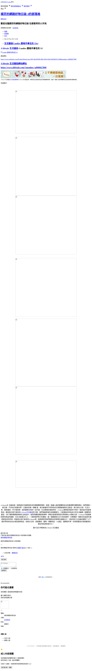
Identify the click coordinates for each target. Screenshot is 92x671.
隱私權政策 (56, 646)
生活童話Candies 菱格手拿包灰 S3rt (21, 43)
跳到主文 (3, 19)
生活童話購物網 (14, 79)
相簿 (5, 31)
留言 (23, 548)
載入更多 (3, 559)
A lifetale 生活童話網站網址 (14, 63)
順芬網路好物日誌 (6, 537)
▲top (2, 556)
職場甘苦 (15, 553)
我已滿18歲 (4, 667)
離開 (10, 667)
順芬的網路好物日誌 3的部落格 (20, 14)
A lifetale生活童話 (26, 512)
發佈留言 (3, 570)
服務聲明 (63, 646)
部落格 (6, 33)
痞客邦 (19, 548)
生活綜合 (15, 28)
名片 (5, 36)
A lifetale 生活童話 (9, 48)
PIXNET (33, 646)
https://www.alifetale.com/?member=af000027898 (23, 67)
